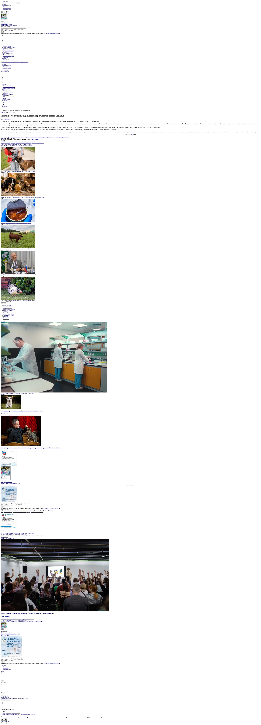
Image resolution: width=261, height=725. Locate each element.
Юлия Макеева (7, 119)
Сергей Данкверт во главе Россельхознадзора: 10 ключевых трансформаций (18, 274)
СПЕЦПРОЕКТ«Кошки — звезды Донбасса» (7, 414)
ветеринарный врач (15, 137)
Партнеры (5, 6)
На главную (3, 303)
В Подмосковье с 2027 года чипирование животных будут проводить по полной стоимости (22, 512)
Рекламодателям (7, 9)
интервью (3, 321)
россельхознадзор (51, 137)
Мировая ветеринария (8, 54)
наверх (2, 671)
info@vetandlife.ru (5, 12)
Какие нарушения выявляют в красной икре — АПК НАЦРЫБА (16, 144)
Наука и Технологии (8, 53)
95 (3, 31)
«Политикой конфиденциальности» (52, 33)
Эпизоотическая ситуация (9, 47)
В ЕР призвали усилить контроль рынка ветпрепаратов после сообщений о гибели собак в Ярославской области (27, 510)
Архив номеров (7, 8)
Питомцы (3, 394)
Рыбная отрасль (7, 90)
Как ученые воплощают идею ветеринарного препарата (14, 534)
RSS (4, 711)
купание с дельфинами (41, 137)
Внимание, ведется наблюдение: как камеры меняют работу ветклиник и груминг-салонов (22, 535)
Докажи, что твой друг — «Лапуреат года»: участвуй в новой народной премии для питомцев (22, 143)
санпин (67, 137)
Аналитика (5, 57)
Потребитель (6, 95)
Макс (132, 134)
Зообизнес (5, 52)
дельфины (33, 137)
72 (3, 507)
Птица (4, 89)
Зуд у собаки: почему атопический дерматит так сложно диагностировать (18, 141)
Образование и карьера (8, 56)
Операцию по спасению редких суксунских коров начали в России (16, 145)
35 (1, 507)
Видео (4, 58)
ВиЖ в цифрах (6, 99)
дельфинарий (27, 137)
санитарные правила (61, 137)
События (5, 100)
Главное (5, 84)
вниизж (22, 137)
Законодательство (7, 46)
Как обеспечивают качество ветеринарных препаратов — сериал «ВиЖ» (17, 393)
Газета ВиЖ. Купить (5, 26)
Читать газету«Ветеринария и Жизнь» (7, 23)
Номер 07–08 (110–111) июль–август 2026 (10, 25)
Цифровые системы (7, 48)
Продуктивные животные (9, 49)
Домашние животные (8, 51)
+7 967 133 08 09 (4, 70)
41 (1, 661)
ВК (135, 134)
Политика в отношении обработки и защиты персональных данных (19, 714)
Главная (5, 102)
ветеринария (7, 137)
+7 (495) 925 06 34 (5, 696)
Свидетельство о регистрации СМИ (11, 713)
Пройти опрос (35, 139)
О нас (4, 4)
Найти (18, 3)
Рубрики (5, 1)
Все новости (6, 59)
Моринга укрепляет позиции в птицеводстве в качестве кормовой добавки (18, 300)
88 (3, 661)
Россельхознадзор (7, 5)
